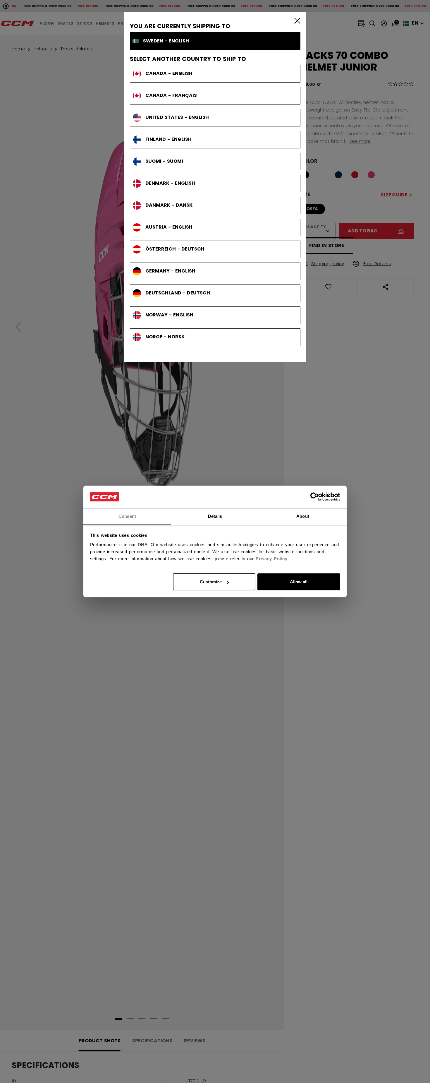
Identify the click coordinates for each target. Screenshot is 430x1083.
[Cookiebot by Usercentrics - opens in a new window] (314, 497)
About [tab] (302, 516)
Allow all (298, 581)
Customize (211, 581)
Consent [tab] (127, 516)
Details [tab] (215, 516)
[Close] (296, 20)
